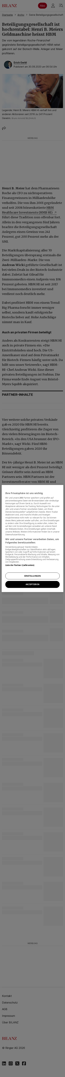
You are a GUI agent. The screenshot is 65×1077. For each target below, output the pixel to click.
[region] (33, 538)
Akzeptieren (32, 584)
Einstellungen (32, 576)
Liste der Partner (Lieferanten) (19, 565)
